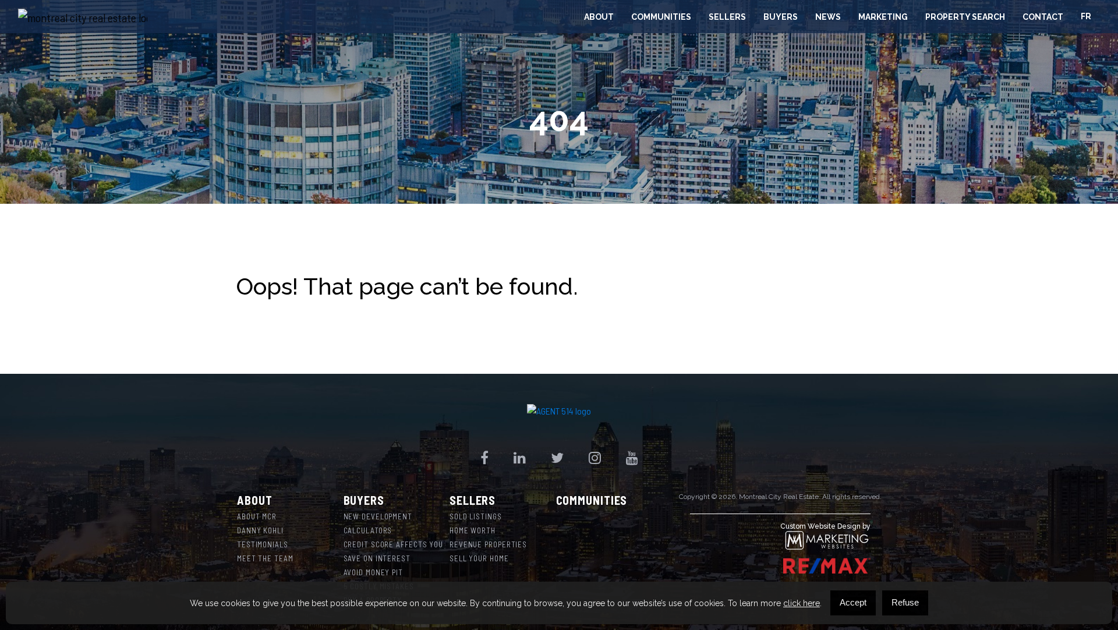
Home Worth (473, 530)
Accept (853, 602)
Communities (661, 17)
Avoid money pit (374, 572)
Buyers (780, 17)
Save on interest (377, 558)
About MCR (257, 516)
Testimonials (262, 544)
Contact (1043, 17)
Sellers (727, 17)
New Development (378, 516)
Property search (965, 17)
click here (801, 603)
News (828, 17)
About (599, 17)
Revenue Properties (488, 544)
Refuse (905, 602)
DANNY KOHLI (260, 530)
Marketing (883, 17)
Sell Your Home (479, 558)
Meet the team (265, 558)
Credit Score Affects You (394, 544)
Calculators (368, 530)
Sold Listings (476, 516)
